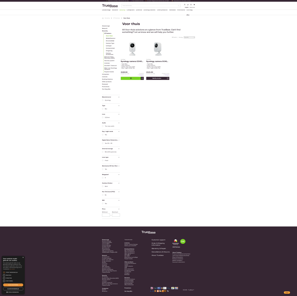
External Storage (106, 245)
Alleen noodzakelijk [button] (13, 288)
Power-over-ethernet (107, 259)
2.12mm (107, 117)
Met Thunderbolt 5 (129, 250)
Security (105, 31)
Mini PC (104, 289)
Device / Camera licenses (131, 244)
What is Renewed (129, 284)
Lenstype (109, 45)
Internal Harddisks (107, 242)
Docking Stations (107, 79)
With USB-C (128, 254)
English (186, 7)
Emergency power (129, 270)
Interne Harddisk (129, 280)
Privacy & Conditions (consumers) (181, 253)
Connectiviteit (110, 48)
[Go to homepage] (110, 5)
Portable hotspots (106, 258)
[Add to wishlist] (142, 78)
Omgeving (109, 50)
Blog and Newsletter (177, 257)
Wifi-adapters (105, 266)
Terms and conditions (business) (180, 255)
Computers (105, 74)
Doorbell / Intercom (110, 65)
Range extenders (106, 261)
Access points (105, 256)
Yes (106, 134)
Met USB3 (127, 256)
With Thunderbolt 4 (130, 251)
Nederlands (192, 7)
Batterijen (127, 274)
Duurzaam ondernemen (178, 262)
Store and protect (129, 269)
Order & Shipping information (158, 244)
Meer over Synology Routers (109, 270)
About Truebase (158, 255)
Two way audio (109, 126)
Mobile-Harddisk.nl (177, 260)
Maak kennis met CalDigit (131, 257)
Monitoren (104, 291)
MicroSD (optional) (110, 152)
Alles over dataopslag (107, 250)
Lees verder (12, 269)
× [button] (23, 257)
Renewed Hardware (130, 279)
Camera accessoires (109, 54)
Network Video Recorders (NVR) (109, 57)
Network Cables (106, 268)
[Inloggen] (185, 4)
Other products (107, 81)
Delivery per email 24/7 (130, 245)
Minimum (105, 212)
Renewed (105, 84)
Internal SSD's (106, 243)
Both (106, 186)
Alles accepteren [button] (13, 285)
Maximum (115, 212)
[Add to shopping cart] (131, 78)
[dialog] (13, 275)
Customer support (158, 240)
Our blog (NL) (106, 89)
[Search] (178, 5)
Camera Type (110, 43)
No (106, 195)
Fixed (106, 160)
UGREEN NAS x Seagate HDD (109, 252)
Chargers (127, 273)
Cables (126, 264)
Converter (104, 263)
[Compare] (188, 4)
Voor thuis (109, 35)
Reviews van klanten (177, 258)
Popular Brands (106, 249)
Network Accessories (107, 269)
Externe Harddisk (129, 282)
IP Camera (107, 33)
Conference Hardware (130, 263)
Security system (109, 60)
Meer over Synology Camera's (110, 69)
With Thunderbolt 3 (130, 253)
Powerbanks (128, 271)
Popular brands (109, 71)
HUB (126, 267)
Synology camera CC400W (132, 61)
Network (104, 28)
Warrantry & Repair (159, 248)
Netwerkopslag (128, 283)
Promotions (105, 86)
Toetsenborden (128, 239)
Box (106, 108)
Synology (108, 100)
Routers (104, 262)
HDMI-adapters (129, 266)
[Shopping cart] (194, 4)
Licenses (107, 63)
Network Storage (106, 241)
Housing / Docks (106, 246)
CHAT (286, 292)
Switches (104, 265)
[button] (13, 292)
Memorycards (105, 248)
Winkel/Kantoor (110, 38)
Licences (104, 76)
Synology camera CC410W (157, 61)
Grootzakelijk (110, 40)
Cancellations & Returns (161, 252)
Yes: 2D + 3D (108, 143)
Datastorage (106, 26)
